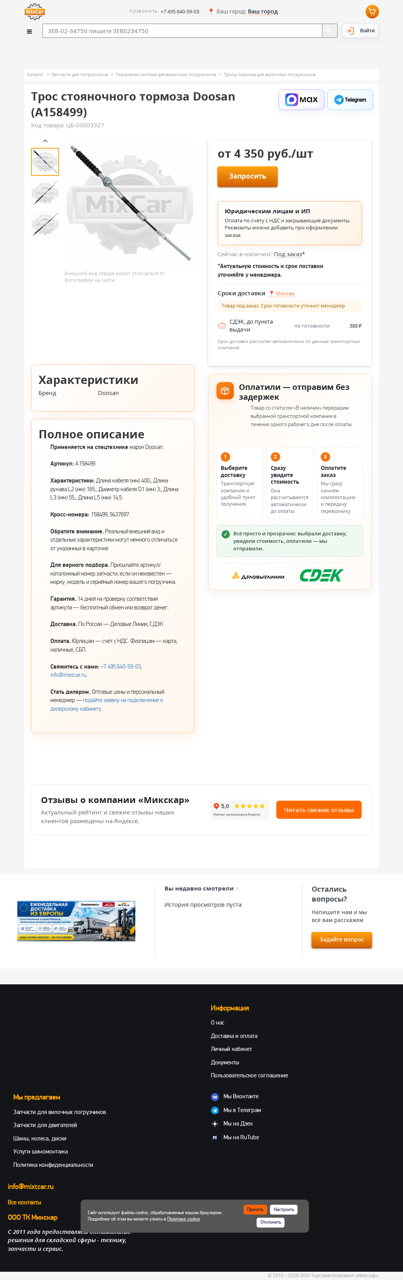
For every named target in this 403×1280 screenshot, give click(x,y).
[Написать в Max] (301, 99)
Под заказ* (289, 254)
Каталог (35, 74)
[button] (242, 12)
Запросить (247, 176)
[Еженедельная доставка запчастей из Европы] (76, 921)
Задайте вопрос (342, 939)
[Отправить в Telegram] (350, 99)
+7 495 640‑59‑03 (121, 666)
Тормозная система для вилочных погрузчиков (166, 74)
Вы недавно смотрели (199, 888)
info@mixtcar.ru (68, 674)
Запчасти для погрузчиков (80, 74)
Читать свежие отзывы (319, 810)
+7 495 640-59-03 (180, 11)
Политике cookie (183, 1219)
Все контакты (24, 1202)
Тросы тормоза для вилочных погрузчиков (269, 74)
